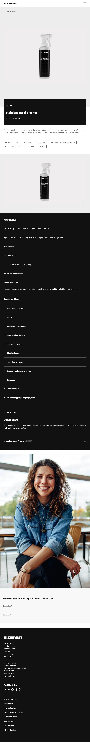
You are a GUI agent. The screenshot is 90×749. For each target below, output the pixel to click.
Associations (9, 725)
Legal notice (8, 703)
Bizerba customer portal (15, 428)
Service (42, 146)
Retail (18, 142)
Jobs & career (9, 673)
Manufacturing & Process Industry (63, 142)
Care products (11, 11)
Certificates (8, 721)
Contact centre (9, 671)
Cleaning (8, 142)
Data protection (10, 708)
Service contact (10, 665)
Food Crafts (28, 142)
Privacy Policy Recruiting (13, 712)
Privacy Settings (10, 730)
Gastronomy (9, 146)
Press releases (9, 676)
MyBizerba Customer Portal (15, 668)
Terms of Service (10, 717)
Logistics (32, 146)
